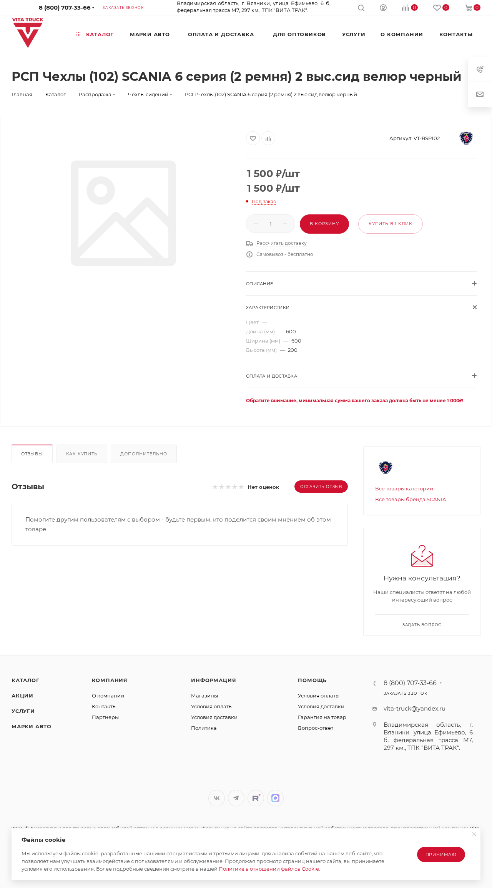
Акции (22, 695)
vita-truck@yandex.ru (414, 708)
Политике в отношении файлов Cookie (269, 869)
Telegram (236, 798)
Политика (204, 728)
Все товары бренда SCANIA (410, 499)
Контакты (104, 706)
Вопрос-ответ (315, 728)
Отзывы (32, 454)
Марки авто (32, 726)
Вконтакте (216, 798)
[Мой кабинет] (383, 8)
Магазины (204, 695)
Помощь (312, 680)
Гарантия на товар (322, 717)
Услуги (23, 711)
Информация (213, 680)
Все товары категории (404, 488)
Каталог (26, 680)
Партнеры (105, 717)
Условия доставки (214, 717)
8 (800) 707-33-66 (65, 7)
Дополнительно (143, 454)
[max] (275, 798)
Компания (110, 680)
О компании (108, 695)
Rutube (256, 798)
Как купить (82, 454)
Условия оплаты (212, 706)
